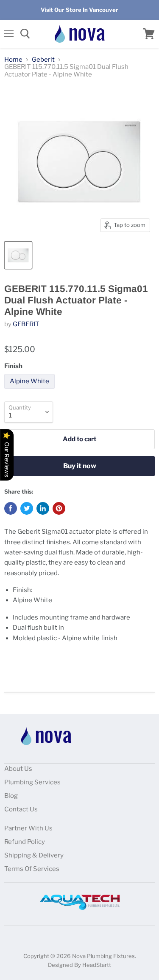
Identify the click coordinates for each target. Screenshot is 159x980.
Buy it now (79, 466)
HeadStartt (96, 964)
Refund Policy (24, 842)
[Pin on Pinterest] (59, 508)
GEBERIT (26, 324)
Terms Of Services (31, 869)
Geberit (43, 59)
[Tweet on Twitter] (26, 508)
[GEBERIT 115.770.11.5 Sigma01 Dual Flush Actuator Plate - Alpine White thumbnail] (18, 255)
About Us (18, 769)
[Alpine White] (30, 391)
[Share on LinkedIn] (42, 508)
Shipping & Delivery (34, 855)
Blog (11, 796)
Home (13, 59)
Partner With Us (28, 828)
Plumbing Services (32, 782)
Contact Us (21, 809)
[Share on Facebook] (10, 508)
